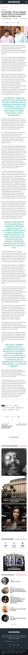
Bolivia (7, 405)
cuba (11, 405)
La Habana (13, 407)
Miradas (12, 616)
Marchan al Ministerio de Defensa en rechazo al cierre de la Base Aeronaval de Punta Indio (14, 500)
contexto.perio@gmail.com (17, 641)
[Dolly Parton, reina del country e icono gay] (5, 609)
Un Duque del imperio (21, 424)
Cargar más (13, 624)
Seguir (14, 542)
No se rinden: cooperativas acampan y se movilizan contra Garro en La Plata (7, 426)
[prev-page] (2, 534)
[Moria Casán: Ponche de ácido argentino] (5, 618)
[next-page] (5, 534)
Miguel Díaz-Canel (19, 407)
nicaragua (4, 409)
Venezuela (17, 409)
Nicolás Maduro (11, 409)
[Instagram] (14, 645)
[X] (14, 439)
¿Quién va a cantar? (14, 474)
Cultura (14, 472)
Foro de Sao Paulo (5, 407)
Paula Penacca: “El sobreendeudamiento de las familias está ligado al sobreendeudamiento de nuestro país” (14, 528)
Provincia (13, 497)
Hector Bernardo (7, 18)
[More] (18, 22)
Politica (6, 7)
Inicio (2, 7)
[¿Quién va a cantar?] (14, 462)
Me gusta (5, 542)
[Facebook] (10, 645)
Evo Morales (15, 405)
